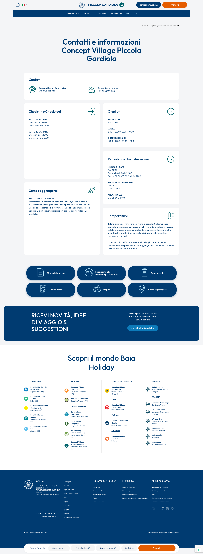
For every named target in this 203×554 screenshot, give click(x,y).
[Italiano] (24, 5)
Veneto (75, 381)
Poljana (118, 438)
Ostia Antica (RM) (118, 407)
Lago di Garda (78, 406)
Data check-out (106, 548)
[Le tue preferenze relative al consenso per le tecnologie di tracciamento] (199, 550)
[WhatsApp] (172, 508)
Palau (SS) (37, 398)
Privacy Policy (153, 532)
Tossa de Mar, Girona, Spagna (160, 389)
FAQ (153, 494)
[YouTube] (158, 508)
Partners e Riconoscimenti (103, 491)
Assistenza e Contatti (160, 487)
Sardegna (35, 381)
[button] (142, 328)
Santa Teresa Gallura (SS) (38, 418)
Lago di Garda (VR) (78, 423)
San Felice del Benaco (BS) (79, 445)
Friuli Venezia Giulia (121, 381)
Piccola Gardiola (37, 548)
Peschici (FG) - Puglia (119, 423)
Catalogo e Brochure (160, 491)
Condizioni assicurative (160, 502)
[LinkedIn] (167, 508)
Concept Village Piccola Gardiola (159, 26)
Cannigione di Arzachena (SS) (39, 408)
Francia (156, 397)
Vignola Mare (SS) (38, 389)
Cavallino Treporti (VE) (79, 400)
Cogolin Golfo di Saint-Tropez (160, 421)
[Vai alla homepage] (82, 5)
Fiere (95, 498)
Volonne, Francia (158, 429)
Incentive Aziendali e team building (135, 498)
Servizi (87, 13)
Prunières (157, 436)
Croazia (115, 430)
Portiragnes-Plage (159, 443)
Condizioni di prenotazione (162, 498)
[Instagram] (162, 508)
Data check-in (82, 548)
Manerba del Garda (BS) (78, 434)
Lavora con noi (98, 502)
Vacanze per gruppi (129, 491)
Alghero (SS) (38, 428)
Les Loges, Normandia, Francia (160, 412)
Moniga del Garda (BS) (79, 414)
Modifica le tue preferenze (169, 532)
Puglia (115, 415)
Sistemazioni (73, 13)
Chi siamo (96, 487)
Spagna (156, 381)
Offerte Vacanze (128, 487)
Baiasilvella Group (99, 494)
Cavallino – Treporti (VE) (78, 390)
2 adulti (128, 548)
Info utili (131, 13)
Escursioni (116, 13)
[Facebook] (153, 508)
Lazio (114, 399)
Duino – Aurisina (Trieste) (118, 390)
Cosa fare (101, 13)
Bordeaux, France (160, 404)
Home (144, 26)
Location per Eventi (129, 494)
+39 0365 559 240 (106, 91)
